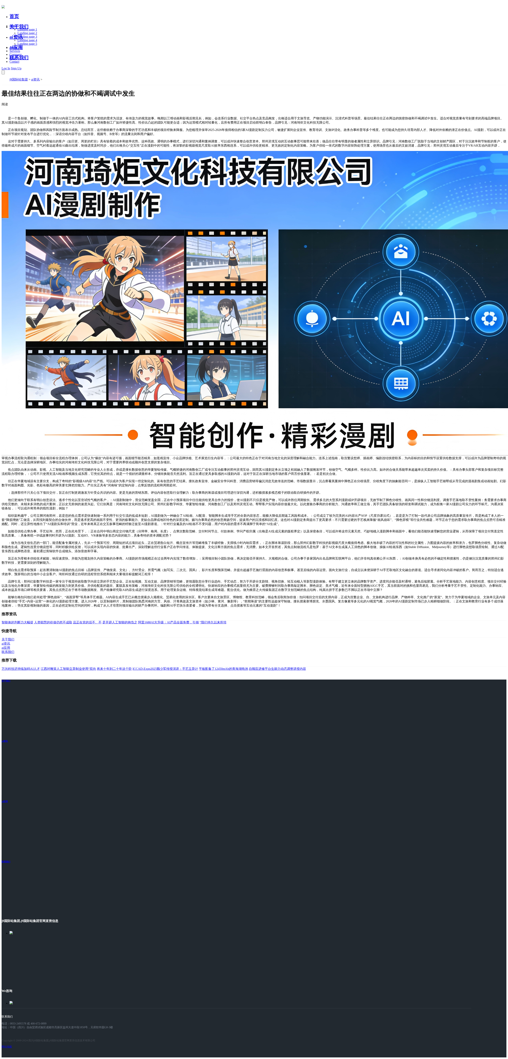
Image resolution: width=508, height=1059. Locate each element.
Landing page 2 (27, 33)
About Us (16, 47)
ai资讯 (16, 36)
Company (16, 54)
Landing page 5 (27, 43)
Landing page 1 (27, 29)
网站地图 (7, 1046)
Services (15, 51)
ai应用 (5, 801)
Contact (14, 61)
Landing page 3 (27, 36)
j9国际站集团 (19, 79)
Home (13, 26)
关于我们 (19, 26)
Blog (13, 58)
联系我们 (19, 57)
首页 (14, 16)
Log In (6, 68)
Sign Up (16, 68)
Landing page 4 (27, 40)
